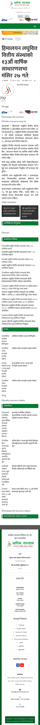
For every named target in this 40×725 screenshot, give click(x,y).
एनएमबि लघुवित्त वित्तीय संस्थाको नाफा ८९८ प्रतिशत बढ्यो (18, 253)
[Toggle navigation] (35, 26)
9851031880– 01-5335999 (20, 699)
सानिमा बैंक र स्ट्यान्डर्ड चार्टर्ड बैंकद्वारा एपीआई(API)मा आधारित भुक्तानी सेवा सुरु (25, 443)
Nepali (27, 16)
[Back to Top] (36, 723)
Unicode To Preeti (21, 632)
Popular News (21, 628)
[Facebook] (18, 665)
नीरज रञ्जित (20, 595)
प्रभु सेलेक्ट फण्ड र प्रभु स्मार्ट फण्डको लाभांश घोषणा (22, 365)
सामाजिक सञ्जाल (20, 659)
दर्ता (20, 554)
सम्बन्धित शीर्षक (10, 239)
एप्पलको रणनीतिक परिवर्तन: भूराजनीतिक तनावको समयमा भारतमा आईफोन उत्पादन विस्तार (24, 415)
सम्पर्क (21, 642)
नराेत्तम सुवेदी (20, 606)
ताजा (6, 329)
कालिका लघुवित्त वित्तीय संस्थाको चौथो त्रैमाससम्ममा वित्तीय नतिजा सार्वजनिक (16, 280)
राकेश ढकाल (20, 600)
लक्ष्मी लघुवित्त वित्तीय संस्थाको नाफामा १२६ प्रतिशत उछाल (18, 267)
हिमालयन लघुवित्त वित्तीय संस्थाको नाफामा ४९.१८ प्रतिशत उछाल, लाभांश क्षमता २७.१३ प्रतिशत (19, 308)
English (20, 16)
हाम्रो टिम (21, 646)
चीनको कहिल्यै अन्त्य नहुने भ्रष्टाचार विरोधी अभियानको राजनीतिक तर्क (24, 468)
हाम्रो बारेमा (21, 649)
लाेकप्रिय (8, 406)
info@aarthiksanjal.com (20, 692)
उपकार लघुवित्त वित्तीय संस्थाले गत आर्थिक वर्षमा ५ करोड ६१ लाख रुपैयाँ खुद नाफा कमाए (19, 293)
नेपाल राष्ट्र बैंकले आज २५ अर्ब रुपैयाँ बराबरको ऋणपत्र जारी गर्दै (25, 490)
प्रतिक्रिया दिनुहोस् (12, 223)
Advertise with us (21, 635)
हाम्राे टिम (20, 578)
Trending (21, 625)
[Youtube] (22, 665)
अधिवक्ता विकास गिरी (20, 611)
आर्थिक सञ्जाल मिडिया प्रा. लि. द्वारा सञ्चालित (20, 537)
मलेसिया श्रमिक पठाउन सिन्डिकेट (23, 336)
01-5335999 (20, 707)
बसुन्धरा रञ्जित (20, 589)
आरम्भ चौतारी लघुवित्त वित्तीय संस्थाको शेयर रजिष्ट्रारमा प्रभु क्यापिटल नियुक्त (18, 323)
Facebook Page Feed (15, 516)
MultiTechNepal (27, 721)
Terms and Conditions (21, 639)
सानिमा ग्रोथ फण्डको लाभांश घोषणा (24, 348)
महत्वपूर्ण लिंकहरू (20, 618)
